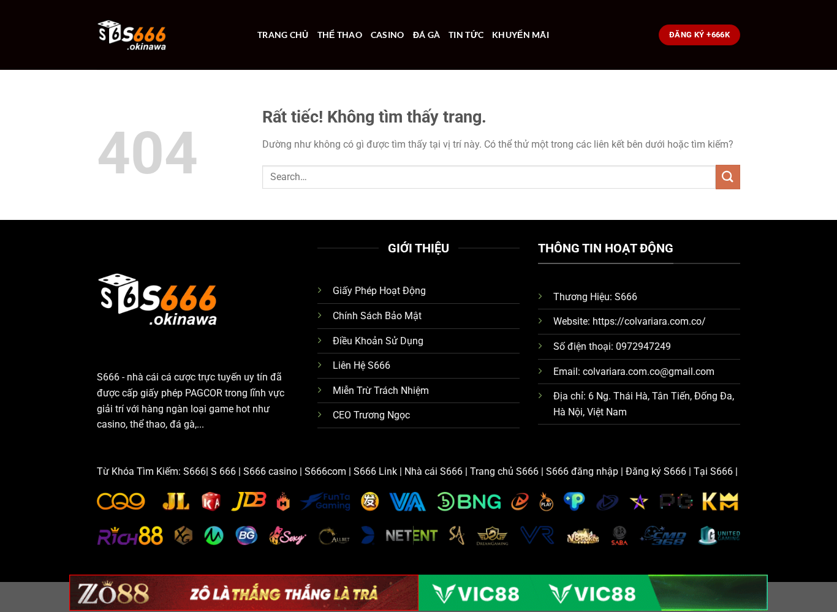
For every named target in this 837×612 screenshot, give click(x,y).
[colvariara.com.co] (168, 35)
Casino (387, 34)
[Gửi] (728, 177)
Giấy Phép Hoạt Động (379, 291)
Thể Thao (339, 34)
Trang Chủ (283, 34)
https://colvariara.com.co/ (649, 321)
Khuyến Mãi (520, 34)
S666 (108, 377)
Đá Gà (426, 34)
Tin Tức (466, 34)
